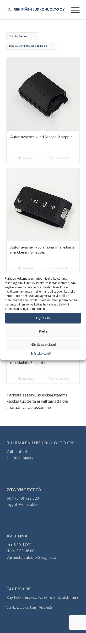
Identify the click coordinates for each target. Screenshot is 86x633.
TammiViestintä (41, 607)
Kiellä (43, 331)
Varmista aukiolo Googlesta (31, 557)
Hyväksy (43, 318)
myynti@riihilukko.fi (24, 504)
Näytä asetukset (43, 344)
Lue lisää (27, 158)
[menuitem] (73, 9)
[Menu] (73, 9)
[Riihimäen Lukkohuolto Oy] (35, 9)
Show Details (60, 158)
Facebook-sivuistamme (58, 597)
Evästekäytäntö (41, 353)
